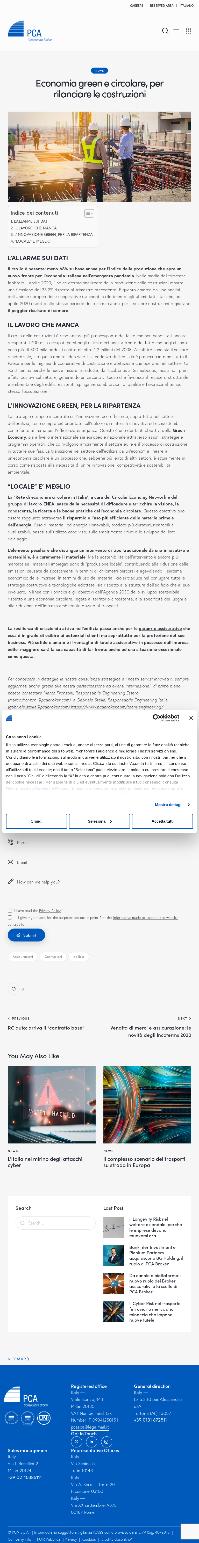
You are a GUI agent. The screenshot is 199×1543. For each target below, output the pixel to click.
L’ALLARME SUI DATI (31, 221)
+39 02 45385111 (25, 1477)
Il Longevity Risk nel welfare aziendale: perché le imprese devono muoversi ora (155, 1227)
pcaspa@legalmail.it (90, 1427)
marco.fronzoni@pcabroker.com (39, 699)
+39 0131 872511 (150, 1420)
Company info (19, 1539)
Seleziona (96, 821)
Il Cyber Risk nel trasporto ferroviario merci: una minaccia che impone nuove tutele (155, 1312)
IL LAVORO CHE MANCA (36, 227)
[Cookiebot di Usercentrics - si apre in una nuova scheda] (156, 718)
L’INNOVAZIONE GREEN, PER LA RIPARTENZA (54, 234)
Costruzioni (53, 956)
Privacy (62, 788)
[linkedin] (91, 1442)
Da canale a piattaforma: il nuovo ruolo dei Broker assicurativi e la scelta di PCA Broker (155, 1284)
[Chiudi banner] (191, 718)
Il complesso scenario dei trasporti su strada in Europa (144, 1161)
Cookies (43, 788)
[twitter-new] (76, 1442)
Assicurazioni (23, 956)
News (99, 70)
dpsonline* (123, 1539)
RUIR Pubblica (49, 1539)
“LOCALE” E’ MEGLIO (33, 241)
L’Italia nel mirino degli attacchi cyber (45, 1161)
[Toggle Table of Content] (87, 213)
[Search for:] (56, 1223)
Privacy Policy (50, 910)
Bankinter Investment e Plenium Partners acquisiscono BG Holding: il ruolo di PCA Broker (156, 1255)
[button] (176, 30)
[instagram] (106, 1442)
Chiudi (36, 821)
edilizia (78, 956)
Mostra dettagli (169, 804)
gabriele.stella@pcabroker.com (38, 706)
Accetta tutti (163, 821)
